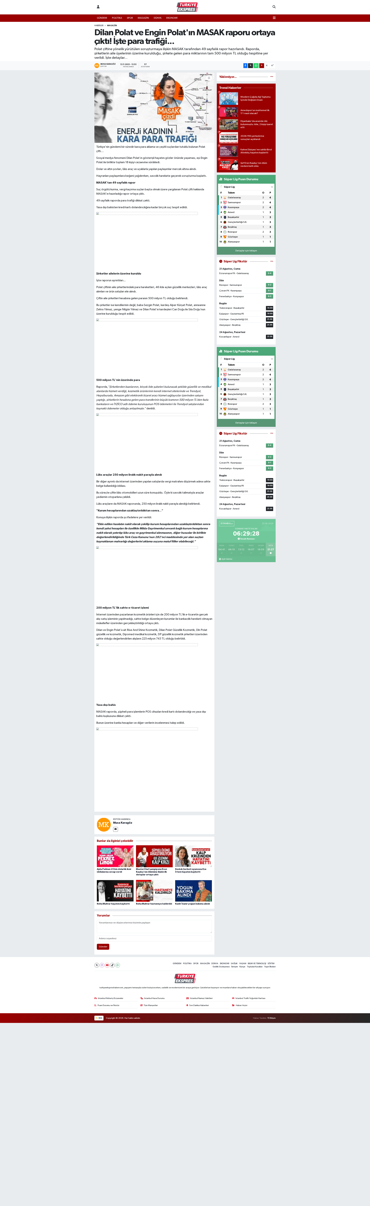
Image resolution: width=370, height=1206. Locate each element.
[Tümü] (271, 77)
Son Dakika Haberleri (199, 1005)
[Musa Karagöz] (104, 824)
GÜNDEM (102, 18)
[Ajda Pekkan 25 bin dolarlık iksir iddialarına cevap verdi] (115, 856)
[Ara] (274, 7)
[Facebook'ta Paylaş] (245, 65)
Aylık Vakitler (227, 559)
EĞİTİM (271, 963)
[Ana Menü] (274, 18)
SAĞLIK (234, 963)
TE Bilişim (271, 1018)
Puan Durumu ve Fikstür (108, 1005)
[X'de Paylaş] (250, 65)
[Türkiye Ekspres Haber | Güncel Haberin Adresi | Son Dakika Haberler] (187, 7)
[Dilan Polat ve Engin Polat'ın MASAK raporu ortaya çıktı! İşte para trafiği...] (154, 108)
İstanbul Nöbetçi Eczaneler (110, 998)
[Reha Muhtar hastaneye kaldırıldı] (154, 890)
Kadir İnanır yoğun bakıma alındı (192, 904)
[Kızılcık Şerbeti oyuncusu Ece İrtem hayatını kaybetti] (193, 856)
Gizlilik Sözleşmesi (221, 967)
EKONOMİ (171, 18)
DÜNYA (157, 18)
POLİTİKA (117, 18)
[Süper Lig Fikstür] (271, 261)
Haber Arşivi (241, 1005)
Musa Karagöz (122, 822)
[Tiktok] (112, 965)
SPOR (130, 18)
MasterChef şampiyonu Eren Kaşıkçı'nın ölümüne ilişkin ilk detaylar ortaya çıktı (151, 872)
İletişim (234, 967)
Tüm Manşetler (151, 1005)
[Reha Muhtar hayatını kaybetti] (115, 890)
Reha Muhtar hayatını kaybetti (113, 904)
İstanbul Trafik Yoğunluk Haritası (250, 998)
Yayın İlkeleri (270, 967)
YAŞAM (242, 963)
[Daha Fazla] (261, 65)
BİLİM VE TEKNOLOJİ (257, 963)
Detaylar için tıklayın (246, 251)
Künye (242, 967)
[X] (96, 965)
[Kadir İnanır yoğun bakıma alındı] (193, 890)
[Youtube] (107, 965)
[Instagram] (102, 965)
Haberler (98, 26)
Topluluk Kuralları (255, 967)
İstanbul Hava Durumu (154, 998)
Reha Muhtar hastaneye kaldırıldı (154, 904)
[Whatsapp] (117, 965)
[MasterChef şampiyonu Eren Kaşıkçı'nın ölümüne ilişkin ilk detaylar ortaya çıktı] (154, 856)
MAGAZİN (143, 18)
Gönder (103, 947)
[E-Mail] (115, 829)
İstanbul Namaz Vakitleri (201, 998)
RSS (100, 1018)
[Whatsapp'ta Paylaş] (256, 65)
